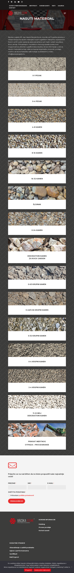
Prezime (12, 483)
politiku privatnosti (26, 495)
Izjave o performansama (19, 551)
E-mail (50, 483)
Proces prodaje (45, 527)
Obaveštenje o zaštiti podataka (22, 547)
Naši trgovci (14, 557)
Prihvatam (22, 495)
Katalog (42, 524)
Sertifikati (13, 554)
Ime (29, 483)
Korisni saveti (44, 530)
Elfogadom (28, 570)
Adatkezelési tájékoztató (42, 570)
